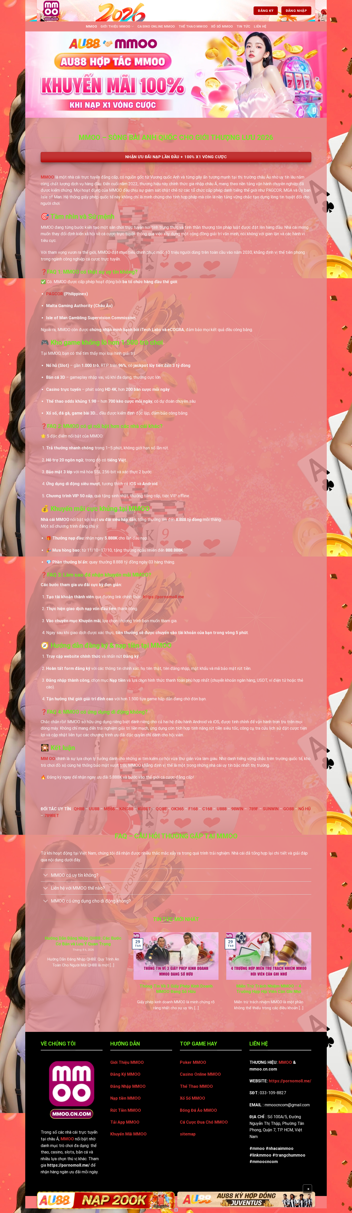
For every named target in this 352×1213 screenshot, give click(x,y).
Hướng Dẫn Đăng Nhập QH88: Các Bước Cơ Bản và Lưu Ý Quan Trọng (83, 941)
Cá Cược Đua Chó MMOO (204, 1122)
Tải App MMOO (124, 1122)
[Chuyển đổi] (46, 875)
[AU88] (106, 1200)
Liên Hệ (260, 26)
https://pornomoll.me (163, 596)
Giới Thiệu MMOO (115, 26)
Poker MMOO (193, 1062)
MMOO (91, 26)
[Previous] (40, 978)
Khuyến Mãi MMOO (128, 1134)
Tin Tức (243, 26)
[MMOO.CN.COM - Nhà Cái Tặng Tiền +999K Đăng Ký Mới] (58, 10)
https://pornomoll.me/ (290, 1081)
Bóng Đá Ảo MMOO (198, 1110)
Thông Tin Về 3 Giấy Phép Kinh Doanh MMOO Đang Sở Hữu (176, 989)
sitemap (188, 1134)
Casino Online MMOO (156, 26)
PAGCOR (54, 293)
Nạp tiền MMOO (125, 1098)
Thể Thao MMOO (193, 26)
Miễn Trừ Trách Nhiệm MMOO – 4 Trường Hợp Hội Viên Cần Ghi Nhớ (268, 989)
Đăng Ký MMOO (125, 1074)
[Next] (312, 978)
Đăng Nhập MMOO (128, 1086)
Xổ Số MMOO (222, 26)
